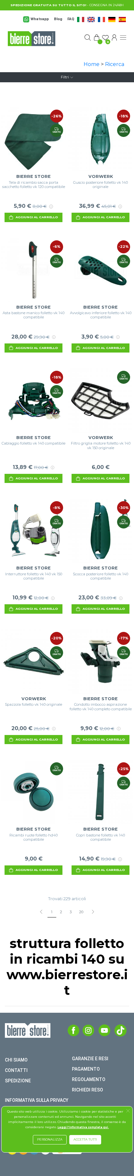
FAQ (70, 19)
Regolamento (88, 1079)
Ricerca (114, 64)
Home (92, 64)
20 (81, 912)
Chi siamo (16, 1059)
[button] (128, 1111)
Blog (58, 19)
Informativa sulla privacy (36, 1100)
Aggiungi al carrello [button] (37, 217)
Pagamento (86, 1069)
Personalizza (49, 1139)
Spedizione (18, 1080)
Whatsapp (40, 19)
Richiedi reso (87, 1089)
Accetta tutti (85, 1139)
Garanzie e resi (90, 1058)
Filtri (65, 77)
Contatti (16, 1070)
